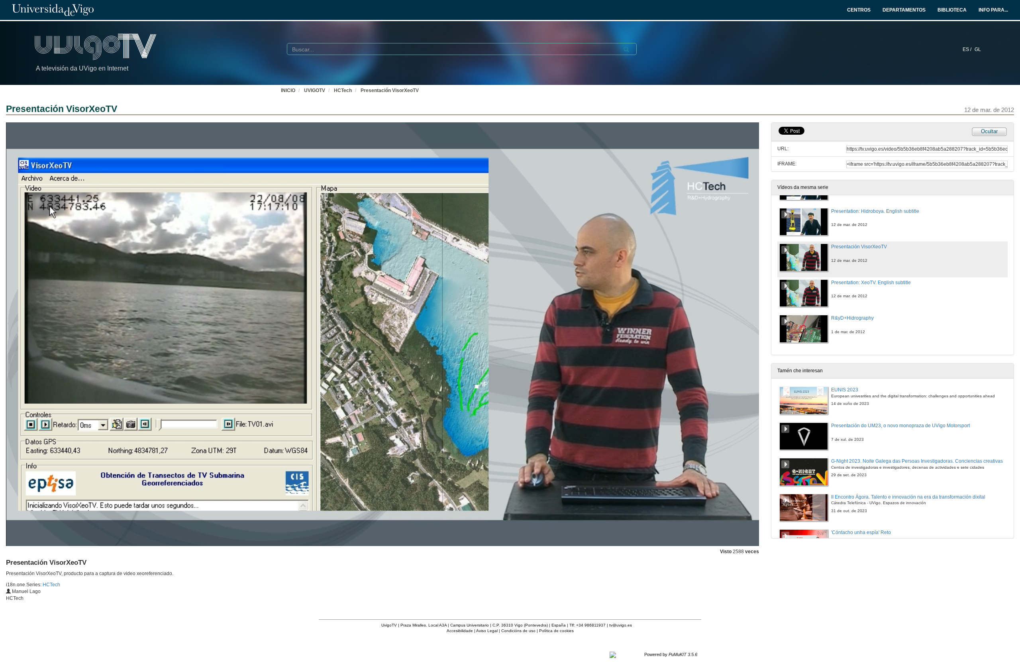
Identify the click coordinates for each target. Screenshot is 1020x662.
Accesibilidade (460, 631)
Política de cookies (556, 631)
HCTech (343, 90)
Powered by (670, 654)
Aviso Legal (487, 631)
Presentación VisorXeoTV (390, 90)
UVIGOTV (314, 90)
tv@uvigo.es (620, 625)
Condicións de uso (518, 631)
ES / (968, 49)
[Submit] (626, 49)
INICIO (288, 90)
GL (978, 49)
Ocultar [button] (989, 131)
